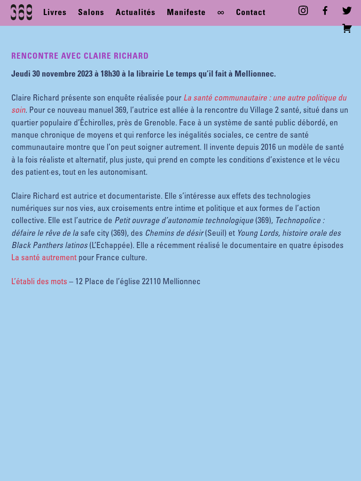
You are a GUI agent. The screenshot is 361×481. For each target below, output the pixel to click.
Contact (251, 13)
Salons (91, 13)
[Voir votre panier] (349, 29)
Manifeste (186, 13)
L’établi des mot (37, 282)
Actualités (136, 13)
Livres (55, 13)
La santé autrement (44, 258)
